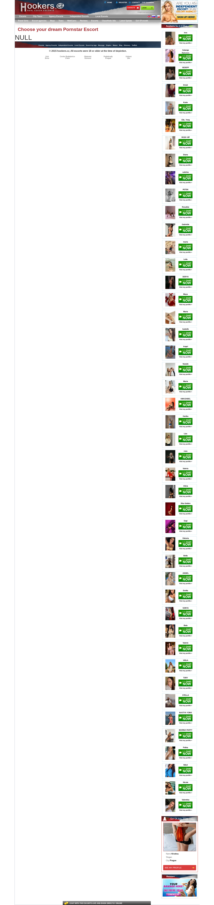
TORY (185, 678)
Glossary (127, 45)
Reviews (83, 21)
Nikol (185, 765)
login (144, 8)
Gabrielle (185, 224)
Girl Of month (142, 21)
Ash (47, 56)
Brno (47, 58)
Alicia (185, 486)
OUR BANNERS (148, 2)
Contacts (131, 8)
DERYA (186, 277)
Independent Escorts (79, 16)
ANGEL (186, 573)
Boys (52, 21)
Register (122, 2)
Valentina (185, 800)
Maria (185, 312)
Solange (185, 50)
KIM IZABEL (186, 399)
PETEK (186, 190)
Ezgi (185, 521)
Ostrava (87, 58)
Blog (120, 45)
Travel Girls (23, 21)
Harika (185, 416)
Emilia (185, 591)
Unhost (129, 56)
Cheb (67, 58)
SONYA (186, 608)
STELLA (185, 695)
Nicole (185, 782)
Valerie (185, 643)
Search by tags (91, 45)
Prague (108, 58)
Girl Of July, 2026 (179, 819)
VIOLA (185, 660)
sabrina (185, 172)
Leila (186, 259)
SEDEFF (185, 68)
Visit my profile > (185, 43)
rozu (185, 451)
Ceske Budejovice (67, 56)
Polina (185, 747)
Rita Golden (185, 503)
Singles (108, 45)
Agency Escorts (51, 45)
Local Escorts (101, 16)
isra (185, 33)
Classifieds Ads (109, 21)
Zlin (128, 58)
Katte (185, 102)
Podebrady (108, 56)
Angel (185, 346)
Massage (101, 45)
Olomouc (88, 56)
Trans (61, 21)
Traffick (134, 45)
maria (185, 242)
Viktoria (185, 538)
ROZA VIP (186, 137)
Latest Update (126, 21)
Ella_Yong (186, 120)
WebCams (71, 21)
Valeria (185, 469)
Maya (185, 294)
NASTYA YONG (185, 713)
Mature (115, 45)
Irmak (185, 85)
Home (109, 2)
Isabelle (185, 329)
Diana (185, 155)
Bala (186, 625)
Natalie (186, 364)
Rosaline (185, 207)
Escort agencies (39, 21)
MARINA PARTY (185, 730)
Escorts (94, 21)
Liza (185, 434)
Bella (185, 556)
